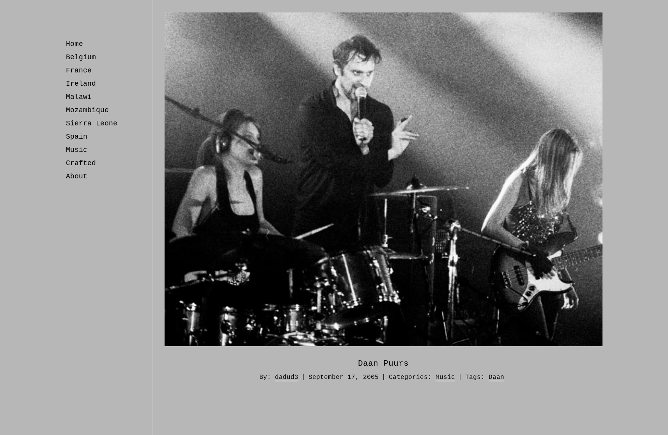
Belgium (81, 57)
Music (76, 150)
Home (74, 44)
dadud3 (286, 377)
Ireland (81, 84)
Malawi (79, 97)
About (76, 176)
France (79, 70)
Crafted (81, 163)
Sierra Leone (91, 123)
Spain (76, 137)
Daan (496, 377)
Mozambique (87, 110)
